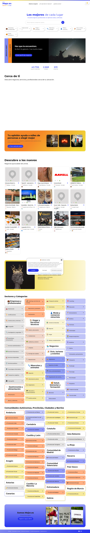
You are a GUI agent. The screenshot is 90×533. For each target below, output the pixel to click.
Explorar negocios (14, 56)
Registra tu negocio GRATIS (25, 518)
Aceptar (33, 270)
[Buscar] (62, 22)
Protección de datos (25, 531)
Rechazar (44, 270)
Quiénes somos (43, 531)
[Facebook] (79, 531)
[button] (61, 260)
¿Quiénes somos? (57, 3)
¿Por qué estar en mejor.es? (45, 3)
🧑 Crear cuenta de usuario (15, 146)
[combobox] (43, 22)
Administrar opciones (56, 270)
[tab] (41, 50)
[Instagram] (81, 531)
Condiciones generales (34, 531)
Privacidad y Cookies (16, 531)
